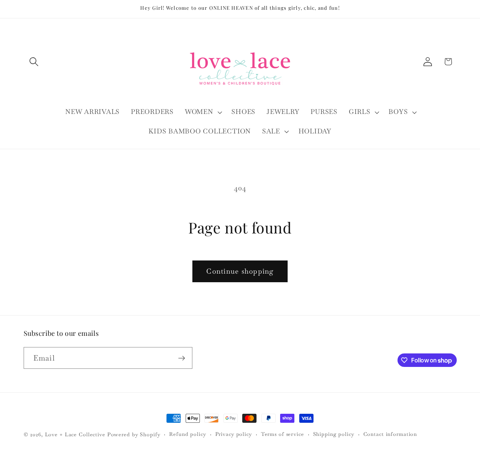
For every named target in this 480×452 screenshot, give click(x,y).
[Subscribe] (181, 358)
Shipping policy (333, 434)
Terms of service (282, 434)
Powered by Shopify (133, 434)
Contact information (390, 434)
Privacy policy (233, 434)
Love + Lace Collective (75, 434)
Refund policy (187, 434)
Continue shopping (239, 271)
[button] (34, 61)
